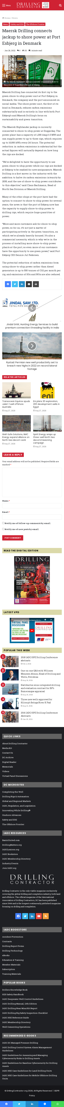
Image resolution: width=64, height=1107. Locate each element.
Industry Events (10, 863)
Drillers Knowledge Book (15, 989)
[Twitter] (15, 284)
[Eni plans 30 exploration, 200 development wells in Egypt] (47, 390)
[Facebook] (8, 284)
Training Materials (11, 974)
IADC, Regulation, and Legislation (19, 805)
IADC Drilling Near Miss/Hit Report (19, 1008)
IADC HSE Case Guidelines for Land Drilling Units (27, 1070)
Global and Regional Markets (16, 801)
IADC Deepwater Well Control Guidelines (22, 999)
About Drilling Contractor (15, 743)
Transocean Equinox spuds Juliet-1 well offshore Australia (16, 404)
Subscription (8, 969)
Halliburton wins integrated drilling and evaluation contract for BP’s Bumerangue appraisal (40, 688)
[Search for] (60, 6)
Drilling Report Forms (13, 946)
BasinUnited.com (11, 840)
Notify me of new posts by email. (22, 529)
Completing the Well (12, 792)
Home (7, 18)
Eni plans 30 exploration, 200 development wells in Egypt (46, 404)
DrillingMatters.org (12, 844)
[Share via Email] (29, 284)
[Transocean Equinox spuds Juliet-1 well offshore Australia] (16, 390)
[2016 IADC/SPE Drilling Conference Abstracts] (10, 717)
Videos (5, 771)
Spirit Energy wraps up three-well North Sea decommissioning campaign (44, 438)
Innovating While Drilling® (16, 810)
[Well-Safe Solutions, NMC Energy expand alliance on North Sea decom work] (16, 423)
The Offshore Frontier (35, 24)
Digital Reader (9, 762)
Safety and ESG (17, 24)
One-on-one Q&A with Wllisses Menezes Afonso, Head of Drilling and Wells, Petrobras (41, 673)
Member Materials (11, 964)
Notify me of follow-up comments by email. (28, 523)
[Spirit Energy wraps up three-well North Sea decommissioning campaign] (47, 423)
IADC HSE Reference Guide (15, 1017)
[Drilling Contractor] (32, 5)
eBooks (6, 955)
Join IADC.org (9, 868)
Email (6, 512)
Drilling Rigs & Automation (15, 796)
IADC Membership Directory (16, 858)
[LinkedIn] (22, 284)
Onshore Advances (11, 815)
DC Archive (8, 757)
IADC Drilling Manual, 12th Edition (19, 1003)
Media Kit (7, 748)
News (15, 18)
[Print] (36, 284)
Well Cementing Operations (16, 1027)
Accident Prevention (12, 936)
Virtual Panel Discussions (15, 776)
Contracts (7, 941)
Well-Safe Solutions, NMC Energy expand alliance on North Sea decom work (15, 437)
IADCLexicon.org (10, 849)
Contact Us (7, 752)
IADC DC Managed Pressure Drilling (20, 1042)
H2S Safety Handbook (13, 994)
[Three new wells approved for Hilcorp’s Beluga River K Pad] (10, 703)
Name (6, 500)
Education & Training (13, 960)
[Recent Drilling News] (32, 603)
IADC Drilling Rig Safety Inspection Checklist (25, 1013)
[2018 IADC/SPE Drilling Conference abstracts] (10, 661)
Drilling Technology (12, 950)
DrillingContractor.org (17, 1090)
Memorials (7, 766)
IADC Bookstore (10, 854)
